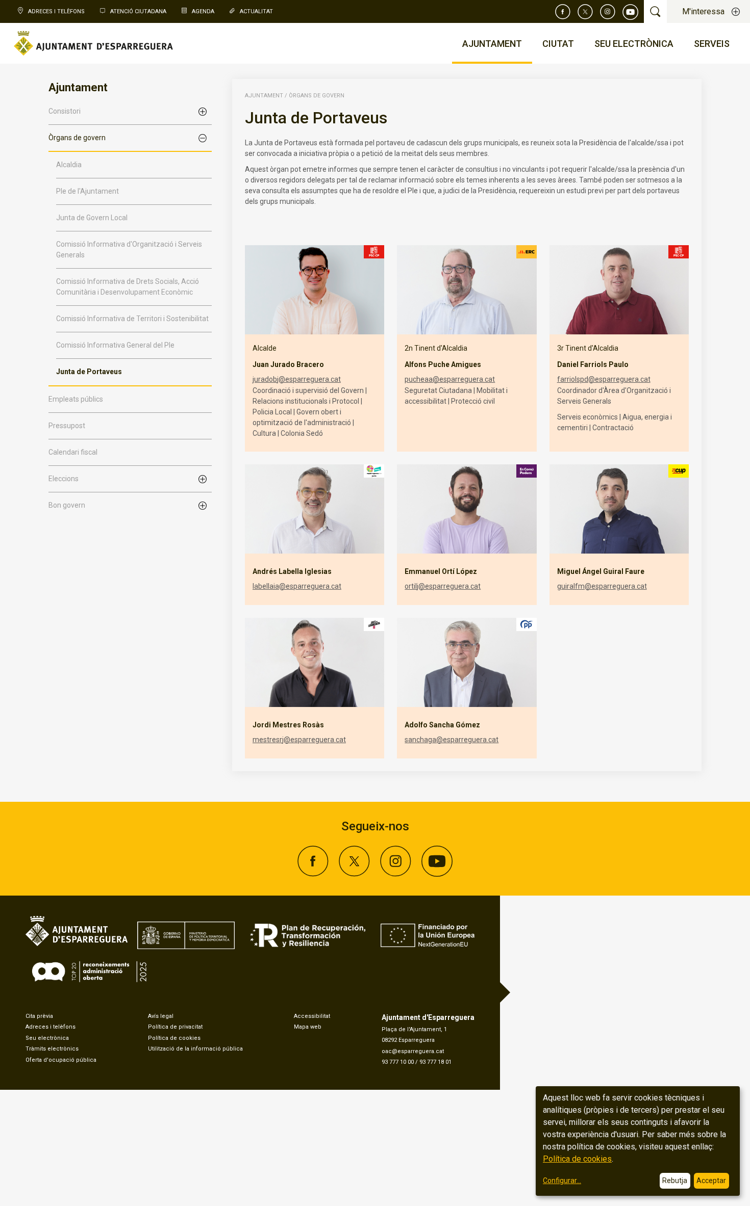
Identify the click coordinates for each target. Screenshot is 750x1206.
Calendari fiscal (72, 452)
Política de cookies (174, 1038)
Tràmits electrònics (52, 1048)
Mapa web (307, 1027)
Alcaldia (69, 165)
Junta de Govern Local (92, 218)
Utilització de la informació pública (195, 1048)
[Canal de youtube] (630, 11)
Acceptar (711, 1180)
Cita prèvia (39, 1016)
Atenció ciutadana (138, 11)
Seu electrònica (47, 1038)
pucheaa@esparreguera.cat (450, 379)
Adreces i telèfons (51, 1027)
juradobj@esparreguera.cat (297, 379)
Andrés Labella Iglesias (292, 571)
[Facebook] (562, 11)
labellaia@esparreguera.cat (297, 586)
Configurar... (562, 1180)
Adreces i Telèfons (56, 11)
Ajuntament (264, 95)
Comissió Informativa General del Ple (115, 345)
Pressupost (66, 426)
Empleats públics (75, 399)
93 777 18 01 (435, 1062)
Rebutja (674, 1180)
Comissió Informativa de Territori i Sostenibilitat (132, 318)
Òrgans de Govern (316, 95)
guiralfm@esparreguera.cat (602, 586)
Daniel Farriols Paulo (593, 364)
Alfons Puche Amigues (443, 364)
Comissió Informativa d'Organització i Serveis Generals (129, 249)
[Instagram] (607, 11)
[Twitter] (585, 11)
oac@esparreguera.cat (413, 1051)
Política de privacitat (175, 1027)
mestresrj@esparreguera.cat (299, 740)
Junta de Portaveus (89, 372)
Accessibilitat (312, 1016)
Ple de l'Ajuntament (87, 191)
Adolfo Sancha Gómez (442, 725)
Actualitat (256, 11)
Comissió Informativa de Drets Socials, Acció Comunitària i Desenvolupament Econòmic (127, 286)
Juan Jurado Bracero (288, 364)
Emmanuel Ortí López (441, 571)
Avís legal (160, 1016)
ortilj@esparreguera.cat (443, 586)
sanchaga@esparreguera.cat (451, 740)
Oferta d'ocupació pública (61, 1060)
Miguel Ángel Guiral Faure (600, 571)
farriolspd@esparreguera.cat (604, 379)
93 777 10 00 (398, 1062)
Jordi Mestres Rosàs (288, 725)
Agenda (203, 11)
